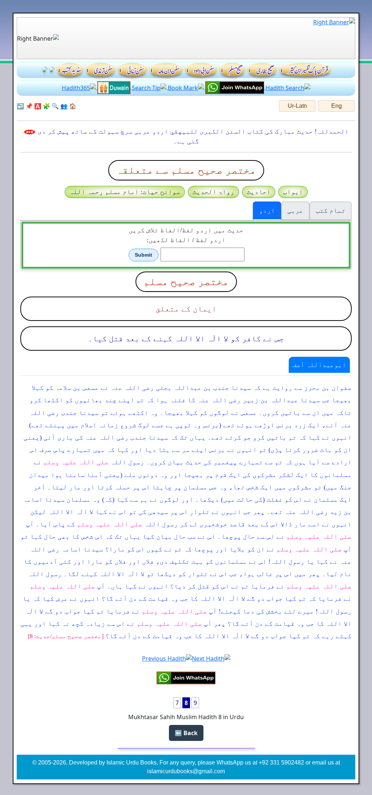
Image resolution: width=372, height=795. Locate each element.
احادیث (259, 191)
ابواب (293, 191)
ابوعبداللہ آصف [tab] (319, 364)
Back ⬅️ (186, 733)
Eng (336, 106)
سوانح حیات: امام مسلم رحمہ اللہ (124, 191)
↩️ (20, 106)
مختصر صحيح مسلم (186, 281)
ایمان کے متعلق (186, 308)
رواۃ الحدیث (213, 191)
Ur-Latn (297, 106)
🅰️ (37, 106)
